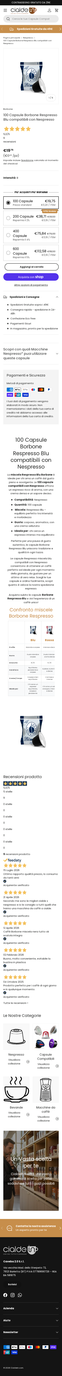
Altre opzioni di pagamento (31, 285)
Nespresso (28, 37)
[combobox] (31, 19)
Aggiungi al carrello (31, 266)
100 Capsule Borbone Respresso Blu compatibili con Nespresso (27, 42)
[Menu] (5, 10)
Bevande (16, 1107)
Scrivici (12, 1284)
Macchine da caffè (45, 1109)
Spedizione (27, 160)
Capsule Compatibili (45, 1056)
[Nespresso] (16, 1037)
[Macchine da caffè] (46, 1090)
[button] (56, 10)
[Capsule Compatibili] (46, 1037)
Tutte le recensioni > (15, 1003)
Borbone (8, 109)
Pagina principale (11, 37)
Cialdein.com (17, 1367)
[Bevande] (16, 1090)
